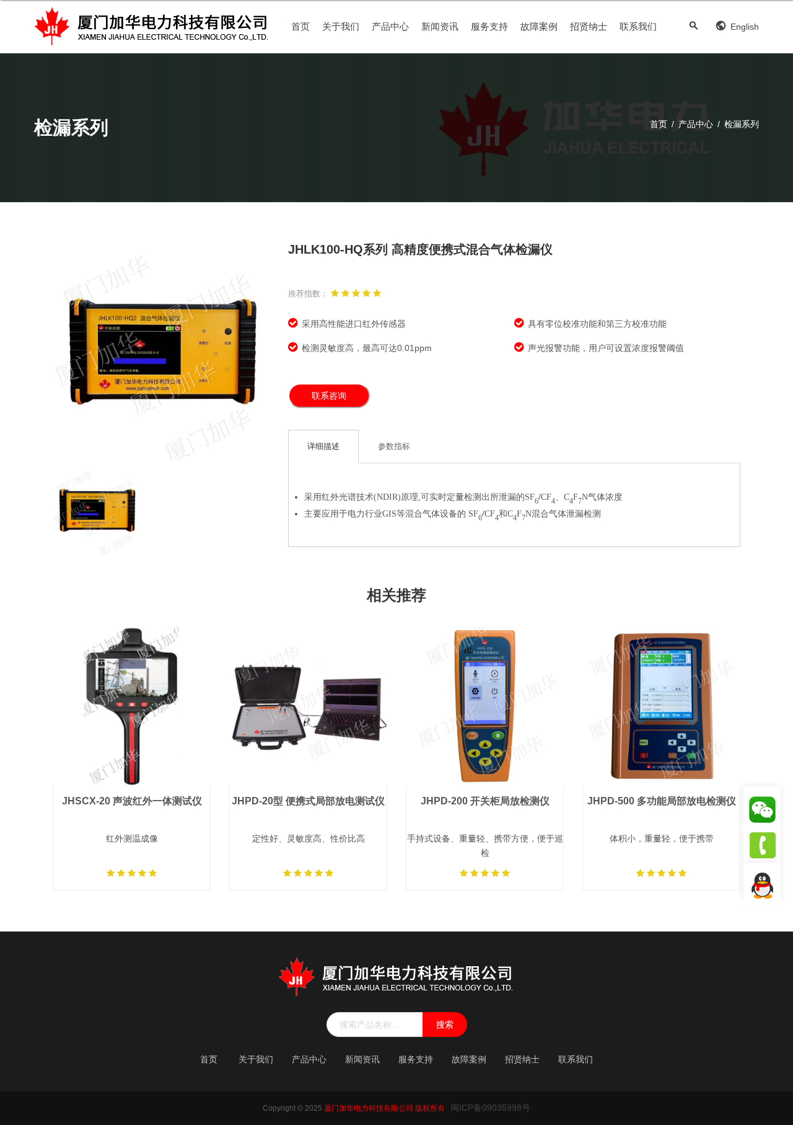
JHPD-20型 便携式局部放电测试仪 (308, 801)
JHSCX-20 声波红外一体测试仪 (132, 801)
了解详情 (132, 737)
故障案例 (539, 26)
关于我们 (340, 26)
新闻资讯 (439, 26)
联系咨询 (329, 396)
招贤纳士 (588, 26)
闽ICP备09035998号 (490, 1108)
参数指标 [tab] (394, 446)
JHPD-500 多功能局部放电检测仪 (661, 801)
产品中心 (390, 26)
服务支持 (489, 26)
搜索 (444, 1024)
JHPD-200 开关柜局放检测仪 (485, 801)
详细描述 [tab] (323, 446)
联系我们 (638, 26)
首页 (300, 26)
